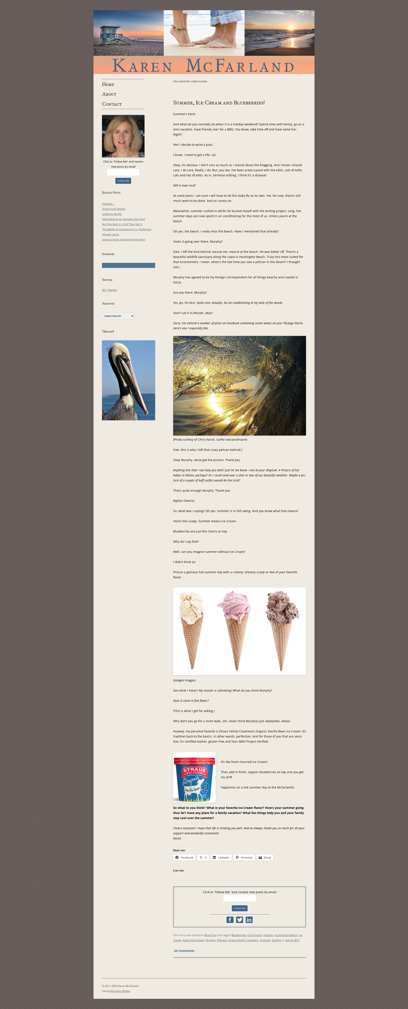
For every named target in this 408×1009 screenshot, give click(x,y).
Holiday (268, 935)
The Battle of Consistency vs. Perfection (127, 229)
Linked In (249, 920)
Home (108, 84)
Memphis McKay (120, 991)
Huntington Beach (286, 935)
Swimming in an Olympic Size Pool (123, 219)
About (109, 94)
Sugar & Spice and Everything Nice (123, 239)
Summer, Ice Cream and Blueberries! (219, 103)
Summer (265, 940)
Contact (112, 104)
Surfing (276, 940)
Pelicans (222, 940)
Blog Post (210, 935)
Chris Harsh (254, 935)
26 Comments (184, 950)
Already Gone (110, 234)
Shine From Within (113, 209)
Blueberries (239, 935)
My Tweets (109, 290)
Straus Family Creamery (243, 940)
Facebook (230, 920)
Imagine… (108, 204)
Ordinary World (112, 214)
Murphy (210, 940)
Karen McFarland (204, 42)
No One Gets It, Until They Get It (122, 224)
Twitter (239, 920)
